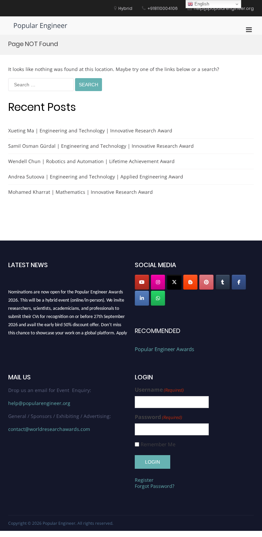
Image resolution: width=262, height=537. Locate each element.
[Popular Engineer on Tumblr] (223, 282)
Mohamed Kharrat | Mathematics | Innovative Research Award (80, 192)
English (201, 3)
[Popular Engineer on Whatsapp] (158, 298)
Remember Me (158, 444)
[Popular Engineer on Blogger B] (190, 282)
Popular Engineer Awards (164, 349)
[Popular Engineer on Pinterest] (206, 282)
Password (158, 417)
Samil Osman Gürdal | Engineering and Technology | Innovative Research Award (101, 146)
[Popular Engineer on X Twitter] (174, 282)
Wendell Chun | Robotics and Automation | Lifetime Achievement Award (91, 161)
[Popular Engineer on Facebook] (239, 282)
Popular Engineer (40, 25)
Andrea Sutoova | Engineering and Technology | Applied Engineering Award (95, 176)
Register (144, 480)
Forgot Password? (154, 486)
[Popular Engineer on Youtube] (142, 282)
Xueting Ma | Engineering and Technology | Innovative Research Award (90, 130)
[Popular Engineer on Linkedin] (142, 298)
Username (159, 389)
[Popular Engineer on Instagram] (158, 282)
